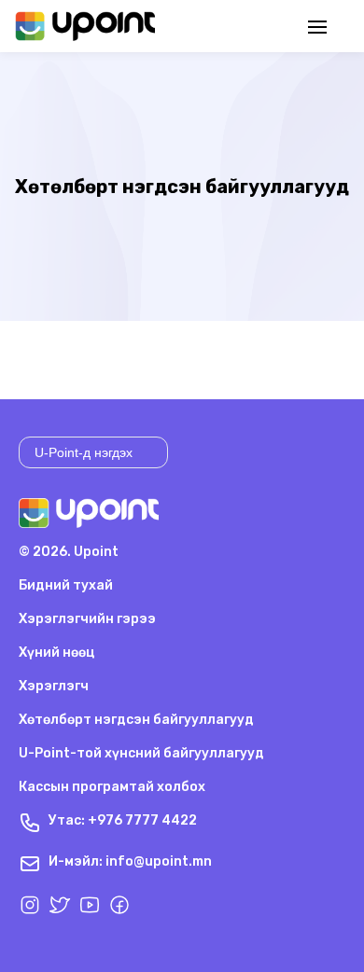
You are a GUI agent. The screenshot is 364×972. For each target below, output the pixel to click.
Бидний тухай (66, 585)
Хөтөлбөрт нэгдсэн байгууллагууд (136, 720)
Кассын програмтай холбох (112, 787)
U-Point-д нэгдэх (84, 452)
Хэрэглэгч (54, 686)
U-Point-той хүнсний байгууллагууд (141, 753)
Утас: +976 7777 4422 (123, 820)
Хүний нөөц (56, 652)
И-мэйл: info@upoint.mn (130, 861)
